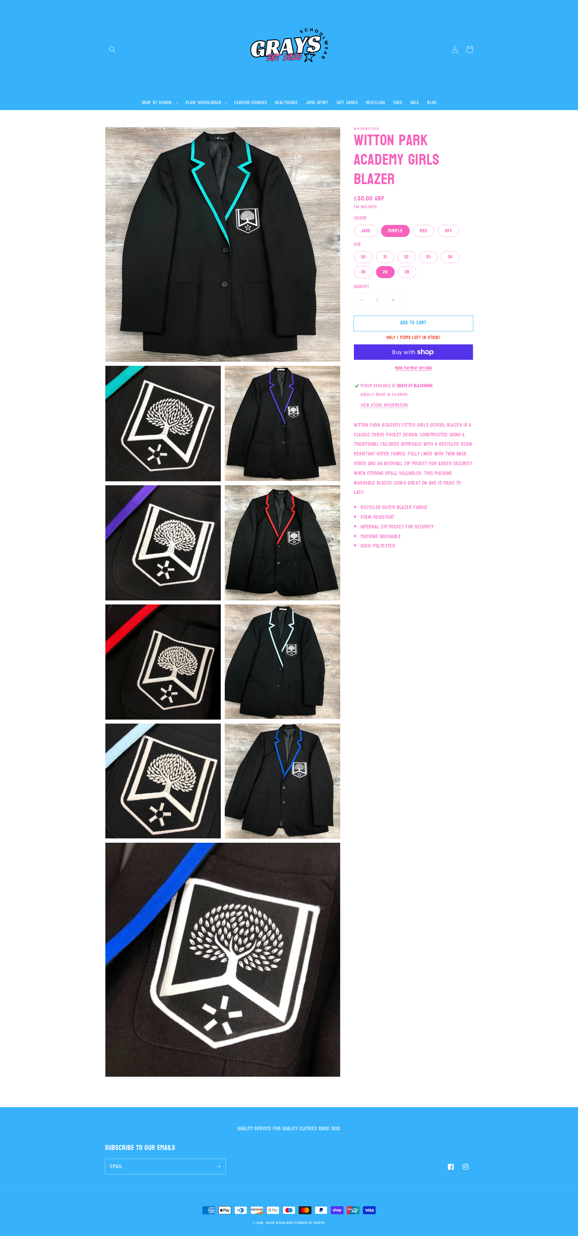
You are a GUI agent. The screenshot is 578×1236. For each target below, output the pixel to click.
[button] (112, 49)
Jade (366, 231)
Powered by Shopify (310, 1223)
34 (450, 257)
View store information (384, 405)
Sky (448, 231)
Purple (395, 231)
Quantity (361, 287)
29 (385, 272)
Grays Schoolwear (280, 1223)
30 (363, 257)
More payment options (413, 368)
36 (363, 272)
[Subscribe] (218, 1166)
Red (423, 231)
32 (406, 257)
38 (407, 272)
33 (428, 257)
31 (385, 257)
